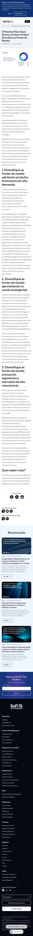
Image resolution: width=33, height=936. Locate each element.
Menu (27, 21)
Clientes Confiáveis (7, 817)
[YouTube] (7, 511)
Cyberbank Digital (7, 734)
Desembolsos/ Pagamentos (9, 760)
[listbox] (16, 897)
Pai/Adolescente (6, 762)
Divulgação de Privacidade (9, 877)
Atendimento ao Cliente (8, 834)
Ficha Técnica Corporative (16, 903)
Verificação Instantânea (8, 797)
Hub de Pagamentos (7, 754)
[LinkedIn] (11, 511)
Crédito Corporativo (7, 777)
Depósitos (5, 719)
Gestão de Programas (8, 831)
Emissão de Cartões (7, 751)
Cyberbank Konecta (7, 740)
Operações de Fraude (8, 825)
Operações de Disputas (8, 828)
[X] (3, 511)
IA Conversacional (7, 742)
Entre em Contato (7, 851)
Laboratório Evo (6, 837)
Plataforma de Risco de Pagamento (11, 794)
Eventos (4, 857)
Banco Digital (5, 737)
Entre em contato (8, 475)
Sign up (16, 693)
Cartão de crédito (7, 765)
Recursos (4, 854)
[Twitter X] (7, 890)
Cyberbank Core (6, 722)
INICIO (3, 26)
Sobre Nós (5, 845)
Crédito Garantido (7, 774)
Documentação (6, 805)
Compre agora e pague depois (10, 780)
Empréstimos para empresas (10, 785)
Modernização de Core (8, 725)
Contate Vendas (16, 909)
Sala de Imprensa (7, 860)
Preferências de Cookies (8, 874)
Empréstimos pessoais (8, 782)
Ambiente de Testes (7, 808)
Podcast (4, 866)
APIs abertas (5, 811)
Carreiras (4, 848)
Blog (8, 26)
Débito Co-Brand (7, 757)
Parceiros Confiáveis (7, 814)
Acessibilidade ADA (7, 880)
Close (10, 13)
